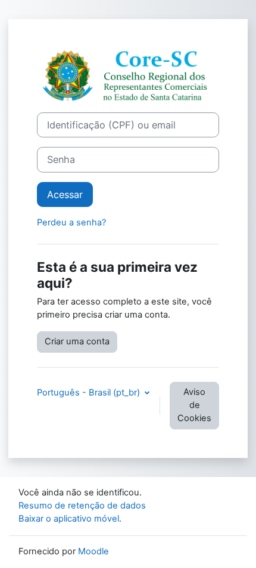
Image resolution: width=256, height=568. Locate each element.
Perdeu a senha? (71, 222)
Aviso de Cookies (194, 405)
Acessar (65, 194)
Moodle (93, 551)
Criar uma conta (77, 341)
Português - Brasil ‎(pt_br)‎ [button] (89, 392)
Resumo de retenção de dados (82, 505)
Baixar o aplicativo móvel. (69, 518)
